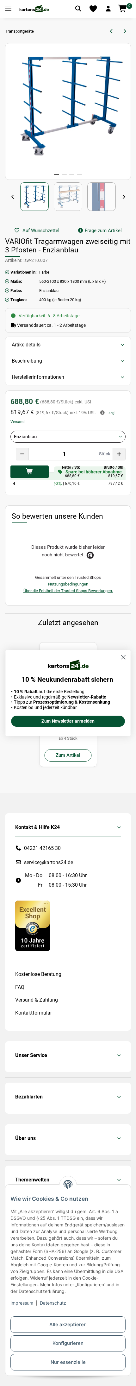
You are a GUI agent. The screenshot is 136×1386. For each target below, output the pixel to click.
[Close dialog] (123, 657)
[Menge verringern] (22, 454)
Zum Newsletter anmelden (68, 721)
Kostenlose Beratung (38, 974)
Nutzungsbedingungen (68, 584)
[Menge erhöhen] (119, 454)
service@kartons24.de (48, 862)
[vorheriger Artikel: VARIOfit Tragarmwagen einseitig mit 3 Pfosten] (111, 31)
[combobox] (68, 437)
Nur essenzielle (68, 1362)
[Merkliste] (93, 9)
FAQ (19, 987)
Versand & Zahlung (36, 1000)
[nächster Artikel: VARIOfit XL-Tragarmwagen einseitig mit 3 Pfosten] (124, 31)
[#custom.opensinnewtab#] (32, 925)
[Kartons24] (34, 9)
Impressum (21, 1303)
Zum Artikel (68, 755)
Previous (12, 197)
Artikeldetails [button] (26, 345)
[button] (108, 9)
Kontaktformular (33, 1013)
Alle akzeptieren (68, 1324)
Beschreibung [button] (27, 361)
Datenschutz (53, 1303)
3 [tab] (71, 174)
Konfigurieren (68, 1343)
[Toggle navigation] (8, 9)
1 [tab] (56, 174)
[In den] (29, 471)
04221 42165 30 (42, 848)
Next (123, 197)
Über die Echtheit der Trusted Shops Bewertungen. (68, 590)
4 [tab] (79, 174)
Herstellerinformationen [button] (38, 377)
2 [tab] (64, 174)
